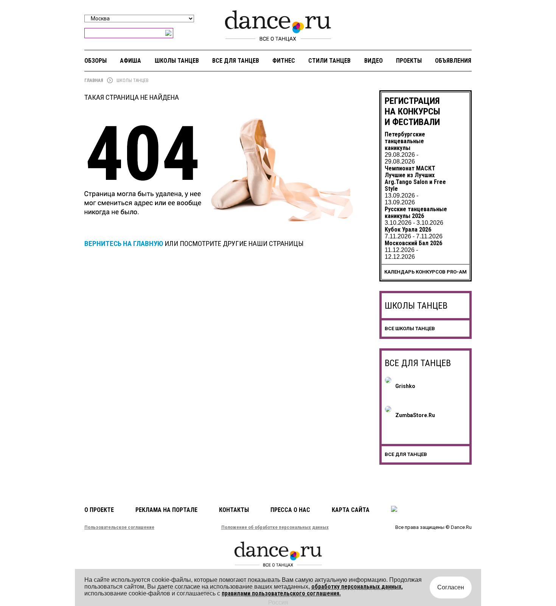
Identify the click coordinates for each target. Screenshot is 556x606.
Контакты (234, 509)
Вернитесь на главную (123, 243)
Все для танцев (235, 60)
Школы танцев (177, 60)
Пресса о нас (290, 509)
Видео (373, 60)
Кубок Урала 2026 (408, 229)
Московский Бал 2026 (413, 243)
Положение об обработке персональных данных (275, 527)
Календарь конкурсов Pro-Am (425, 272)
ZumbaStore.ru (415, 415)
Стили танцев (329, 60)
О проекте (99, 509)
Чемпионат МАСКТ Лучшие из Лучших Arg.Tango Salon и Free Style (415, 178)
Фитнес (283, 60)
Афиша (130, 60)
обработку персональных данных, (357, 586)
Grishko (405, 386)
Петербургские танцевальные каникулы (405, 141)
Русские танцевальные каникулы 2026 (416, 213)
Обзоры (95, 60)
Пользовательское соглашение (119, 527)
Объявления (453, 60)
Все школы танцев (410, 328)
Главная (93, 80)
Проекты (409, 60)
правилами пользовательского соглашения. (281, 593)
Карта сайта (351, 509)
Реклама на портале (166, 509)
